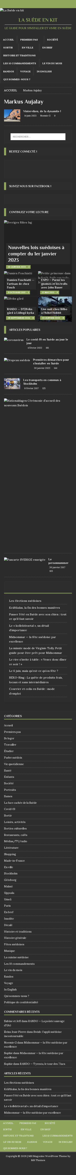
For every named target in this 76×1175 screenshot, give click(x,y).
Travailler (10, 744)
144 (55, 368)
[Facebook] (34, 4)
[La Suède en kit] (12, 10)
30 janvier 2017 (57, 567)
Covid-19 (9, 809)
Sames (8, 796)
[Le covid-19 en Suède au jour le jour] (14, 340)
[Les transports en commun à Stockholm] (12, 383)
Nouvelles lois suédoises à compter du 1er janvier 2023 (36, 254)
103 (51, 571)
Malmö (8, 886)
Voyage (25, 71)
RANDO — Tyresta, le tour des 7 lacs (42, 1064)
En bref (47, 47)
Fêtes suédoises (14, 944)
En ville (27, 47)
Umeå (7, 899)
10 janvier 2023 (17, 267)
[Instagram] (42, 4)
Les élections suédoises (25, 601)
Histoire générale (15, 938)
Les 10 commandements (19, 63)
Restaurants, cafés (15, 835)
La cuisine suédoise (16, 957)
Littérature (11, 848)
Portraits (10, 790)
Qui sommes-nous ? (16, 79)
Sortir (8, 47)
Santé (7, 770)
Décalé (8, 925)
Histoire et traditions (19, 55)
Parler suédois (13, 757)
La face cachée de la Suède (20, 803)
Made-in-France (14, 860)
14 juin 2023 (30, 115)
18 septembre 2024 (19, 318)
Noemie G (45, 115)
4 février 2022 (35, 347)
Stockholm (10, 873)
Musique (9, 951)
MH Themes (38, 1160)
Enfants (9, 777)
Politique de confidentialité (21, 1002)
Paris (7, 905)
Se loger (9, 738)
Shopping (10, 854)
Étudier (9, 751)
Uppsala (9, 893)
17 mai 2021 (48, 292)
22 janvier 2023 (51, 318)
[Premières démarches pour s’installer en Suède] (17, 360)
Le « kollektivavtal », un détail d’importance (31, 1106)
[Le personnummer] (24, 559)
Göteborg (10, 880)
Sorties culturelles (15, 828)
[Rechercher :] (38, 136)
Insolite (9, 918)
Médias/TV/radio (15, 841)
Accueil (8, 39)
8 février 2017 (31, 388)
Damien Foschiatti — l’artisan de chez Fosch (20, 283)
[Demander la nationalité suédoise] (36, 403)
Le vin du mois (52, 63)
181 (47, 347)
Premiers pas (29, 39)
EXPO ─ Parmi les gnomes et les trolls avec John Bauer (54, 283)
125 (43, 388)
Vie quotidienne (14, 764)
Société (52, 39)
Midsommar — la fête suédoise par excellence (32, 1112)
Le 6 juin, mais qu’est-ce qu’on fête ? (33, 671)
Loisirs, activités (15, 822)
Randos (8, 71)
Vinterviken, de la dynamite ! (42, 111)
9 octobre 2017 (17, 292)
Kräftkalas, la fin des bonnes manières (34, 607)
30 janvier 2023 (42, 368)
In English (44, 71)
